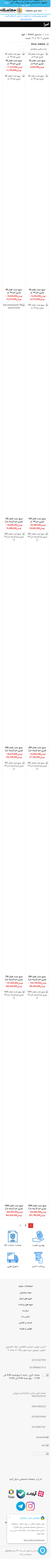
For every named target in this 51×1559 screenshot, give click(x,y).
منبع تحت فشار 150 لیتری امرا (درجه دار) (14, 520)
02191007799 (39, 1360)
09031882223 (39, 1406)
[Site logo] (11, 10)
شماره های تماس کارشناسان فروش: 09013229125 (29, 1394)
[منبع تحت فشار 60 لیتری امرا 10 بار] (37, 181)
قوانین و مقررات (25, 1328)
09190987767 (39, 1427)
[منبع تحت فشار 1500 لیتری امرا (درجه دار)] (14, 1097)
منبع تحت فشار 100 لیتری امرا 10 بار (37, 520)
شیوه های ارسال (25, 1298)
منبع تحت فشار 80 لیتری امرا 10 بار (14, 291)
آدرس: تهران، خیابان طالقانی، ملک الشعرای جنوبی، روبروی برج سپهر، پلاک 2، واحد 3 (26, 1348)
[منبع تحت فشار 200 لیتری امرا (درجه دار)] (37, 639)
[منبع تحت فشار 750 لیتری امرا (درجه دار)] (14, 868)
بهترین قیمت (38, 1245)
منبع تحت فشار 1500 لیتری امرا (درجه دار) (14, 1207)
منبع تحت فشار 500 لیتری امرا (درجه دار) (37, 978)
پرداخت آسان (38, 1266)
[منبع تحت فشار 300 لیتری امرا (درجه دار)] (14, 639)
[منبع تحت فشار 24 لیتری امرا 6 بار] (37, 55)
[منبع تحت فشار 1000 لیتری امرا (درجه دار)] (37, 1097)
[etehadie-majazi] (40, 1461)
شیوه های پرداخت (25, 1304)
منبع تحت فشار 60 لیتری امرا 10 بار (37, 291)
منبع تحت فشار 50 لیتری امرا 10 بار (14, 62)
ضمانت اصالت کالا (12, 1245)
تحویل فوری (12, 1266)
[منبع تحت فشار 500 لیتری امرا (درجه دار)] (37, 868)
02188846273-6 (38, 1367)
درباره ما (25, 1310)
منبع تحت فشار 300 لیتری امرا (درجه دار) (14, 749)
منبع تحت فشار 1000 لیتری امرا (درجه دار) (37, 1207)
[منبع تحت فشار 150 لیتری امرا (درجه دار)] (14, 410)
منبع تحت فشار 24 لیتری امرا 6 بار (37, 62)
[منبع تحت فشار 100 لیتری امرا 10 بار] (37, 410)
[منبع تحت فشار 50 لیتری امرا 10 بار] (14, 55)
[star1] (45, 1445)
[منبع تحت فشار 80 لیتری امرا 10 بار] (14, 181)
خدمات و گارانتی (25, 1322)
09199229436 (39, 1417)
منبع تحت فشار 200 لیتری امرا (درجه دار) (37, 749)
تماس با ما (25, 1316)
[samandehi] (42, 1437)
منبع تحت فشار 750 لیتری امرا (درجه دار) (14, 978)
